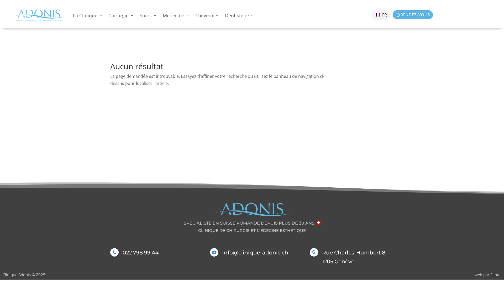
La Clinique (85, 15)
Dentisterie (237, 15)
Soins (146, 15)
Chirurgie (118, 15)
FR (384, 15)
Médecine (173, 15)
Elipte (495, 274)
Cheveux (204, 15)
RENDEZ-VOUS (415, 14)
